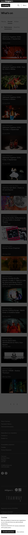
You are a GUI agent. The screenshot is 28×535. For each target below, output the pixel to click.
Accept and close (8, 531)
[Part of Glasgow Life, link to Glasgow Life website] (7, 1)
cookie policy (7, 527)
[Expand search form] (18, 5)
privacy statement (20, 525)
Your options (20, 531)
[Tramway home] (5, 5)
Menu (24, 5)
